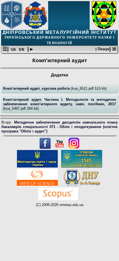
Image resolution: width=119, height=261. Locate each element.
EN (22, 49)
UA (14, 49)
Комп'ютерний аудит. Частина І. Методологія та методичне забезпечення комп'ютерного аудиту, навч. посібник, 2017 (59, 101)
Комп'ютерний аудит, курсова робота (37, 88)
